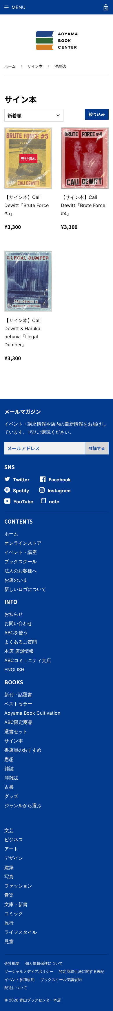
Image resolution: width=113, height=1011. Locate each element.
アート (11, 849)
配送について (15, 987)
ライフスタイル (20, 932)
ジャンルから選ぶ (22, 805)
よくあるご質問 (20, 642)
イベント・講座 (20, 552)
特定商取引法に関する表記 (81, 971)
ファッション (18, 886)
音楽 (9, 895)
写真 (9, 876)
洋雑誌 (11, 778)
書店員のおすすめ (22, 750)
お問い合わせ (18, 623)
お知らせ (13, 614)
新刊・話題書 (18, 694)
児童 (9, 941)
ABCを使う (16, 632)
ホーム (10, 66)
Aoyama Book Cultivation (32, 713)
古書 (9, 787)
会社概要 (11, 963)
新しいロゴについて (25, 589)
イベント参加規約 (19, 979)
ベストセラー (18, 704)
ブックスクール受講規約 (61, 979)
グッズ (11, 796)
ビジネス (13, 839)
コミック (13, 913)
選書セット (16, 731)
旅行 (9, 923)
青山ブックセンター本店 (40, 1000)
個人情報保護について (44, 963)
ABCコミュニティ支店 (27, 660)
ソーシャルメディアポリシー (28, 971)
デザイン (13, 858)
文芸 (9, 830)
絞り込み (97, 114)
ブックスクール (20, 561)
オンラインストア (22, 543)
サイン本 (35, 66)
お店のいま (16, 580)
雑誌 (9, 768)
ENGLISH (14, 669)
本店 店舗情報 (19, 651)
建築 (9, 867)
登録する (97, 448)
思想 (9, 759)
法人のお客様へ (20, 571)
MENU (18, 7)
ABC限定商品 (18, 722)
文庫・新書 (16, 904)
